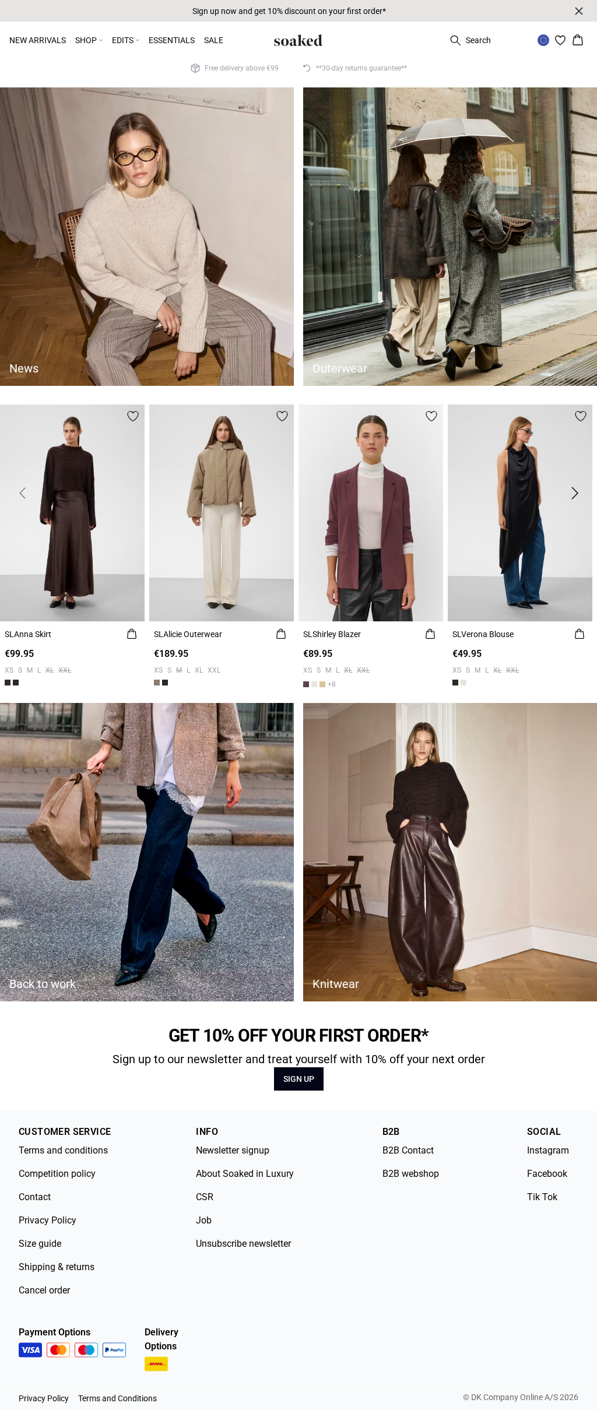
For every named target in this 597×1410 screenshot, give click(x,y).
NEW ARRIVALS (37, 40)
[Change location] (543, 40)
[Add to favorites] (133, 416)
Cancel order (44, 1290)
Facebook (547, 1173)
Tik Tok (542, 1196)
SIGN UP (298, 1079)
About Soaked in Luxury (245, 1173)
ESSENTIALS (172, 40)
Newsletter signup (232, 1150)
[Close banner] (579, 11)
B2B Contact (408, 1150)
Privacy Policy (47, 1220)
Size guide (40, 1243)
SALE (213, 40)
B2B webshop (410, 1173)
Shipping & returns (56, 1266)
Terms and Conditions (117, 1398)
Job (204, 1220)
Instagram (548, 1150)
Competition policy (57, 1173)
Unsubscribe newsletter (243, 1243)
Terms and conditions (63, 1150)
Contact (35, 1196)
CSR (204, 1196)
